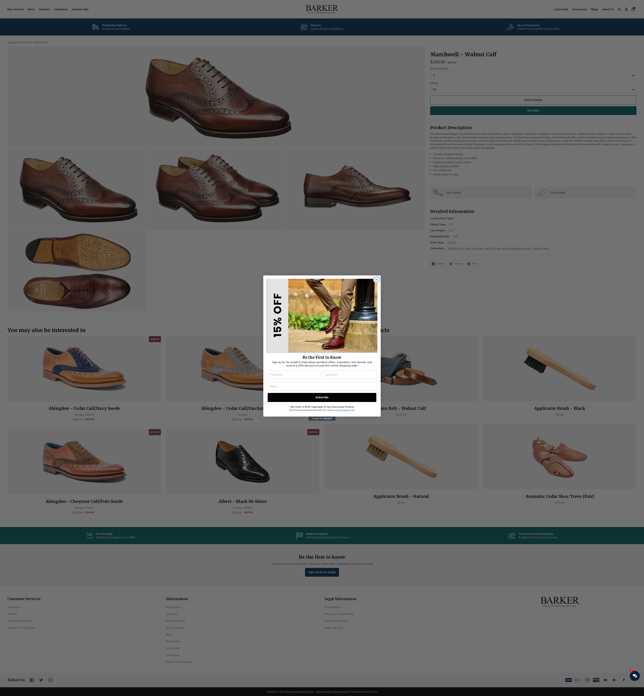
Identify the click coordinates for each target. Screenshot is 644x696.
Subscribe (322, 397)
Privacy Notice (343, 410)
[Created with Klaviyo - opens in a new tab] (322, 419)
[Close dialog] (376, 280)
